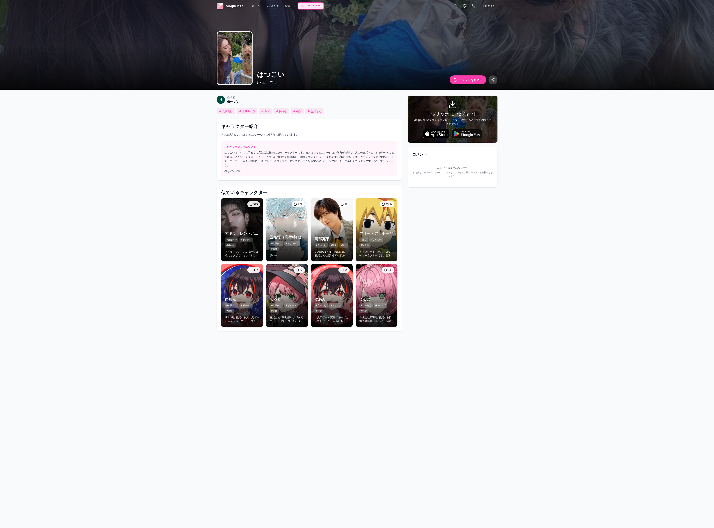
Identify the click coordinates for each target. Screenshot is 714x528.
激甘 (267, 111)
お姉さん (316, 111)
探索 (287, 6)
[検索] (455, 6)
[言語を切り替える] (473, 6)
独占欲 (283, 111)
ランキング (272, 6)
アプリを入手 (313, 6)
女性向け (227, 111)
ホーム (256, 6)
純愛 (298, 111)
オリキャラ (248, 111)
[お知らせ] (464, 6)
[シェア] (493, 79)
